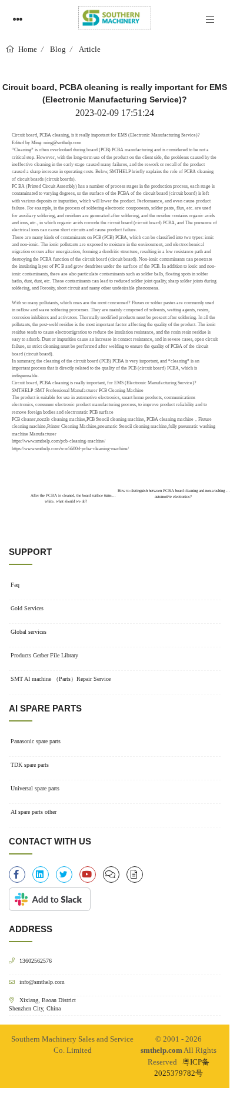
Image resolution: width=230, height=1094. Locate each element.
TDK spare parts (30, 765)
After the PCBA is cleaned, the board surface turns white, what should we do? (70, 495)
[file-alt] (134, 874)
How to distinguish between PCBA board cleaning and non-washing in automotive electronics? (173, 493)
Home (26, 49)
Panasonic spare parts (36, 741)
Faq (15, 584)
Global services (28, 632)
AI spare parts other (33, 812)
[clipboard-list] (111, 874)
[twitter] (64, 874)
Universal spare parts (35, 788)
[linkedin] (40, 874)
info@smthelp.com (42, 982)
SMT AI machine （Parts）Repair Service (61, 679)
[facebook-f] (17, 874)
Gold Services (27, 608)
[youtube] (87, 874)
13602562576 (35, 960)
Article (90, 49)
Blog (58, 49)
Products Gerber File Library (44, 655)
